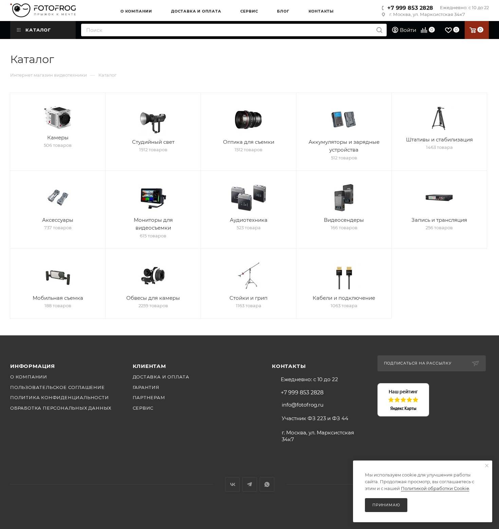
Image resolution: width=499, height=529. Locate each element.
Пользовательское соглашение (57, 387)
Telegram (249, 484)
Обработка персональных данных (60, 408)
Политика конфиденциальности (59, 397)
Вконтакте (232, 484)
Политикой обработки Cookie (435, 488)
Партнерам (149, 397)
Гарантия (146, 387)
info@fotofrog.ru (303, 404)
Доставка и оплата (161, 376)
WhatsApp (267, 484)
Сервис (143, 408)
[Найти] (379, 30)
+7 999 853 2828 (410, 8)
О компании (28, 376)
